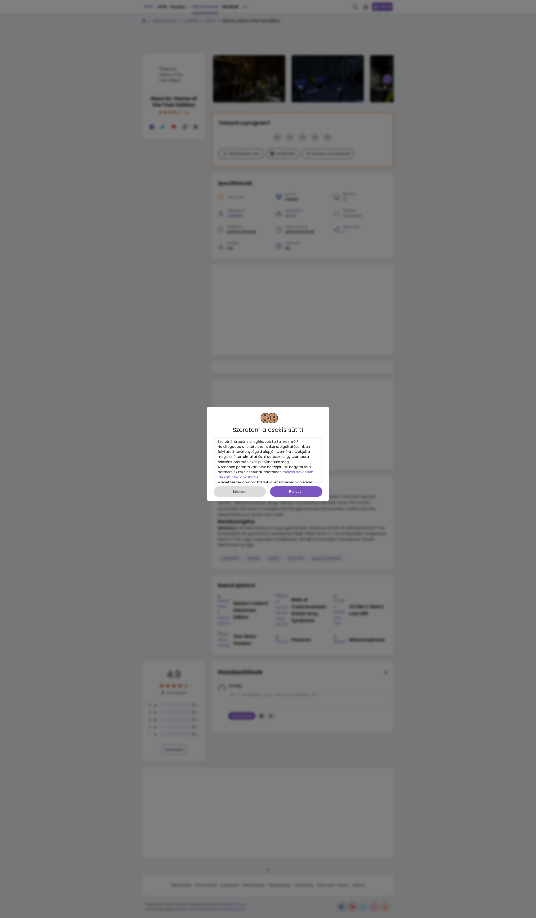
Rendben (296, 491)
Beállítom (239, 491)
